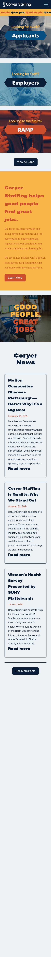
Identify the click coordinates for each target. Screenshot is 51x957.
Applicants (25, 36)
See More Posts (25, 671)
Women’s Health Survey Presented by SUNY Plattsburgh (25, 586)
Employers (25, 83)
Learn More (15, 277)
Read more (25, 468)
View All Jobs (25, 162)
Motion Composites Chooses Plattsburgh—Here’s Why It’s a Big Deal (25, 395)
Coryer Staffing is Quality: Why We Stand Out (24, 494)
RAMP (25, 130)
